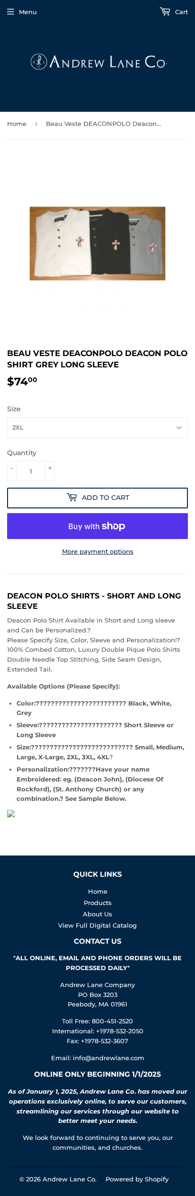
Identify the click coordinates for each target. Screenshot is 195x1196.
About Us (97, 914)
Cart (180, 12)
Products (98, 902)
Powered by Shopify (137, 1179)
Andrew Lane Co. (70, 1179)
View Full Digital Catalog (97, 925)
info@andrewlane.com (108, 1058)
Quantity (21, 452)
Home (17, 123)
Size (14, 409)
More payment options (97, 551)
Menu (28, 12)
